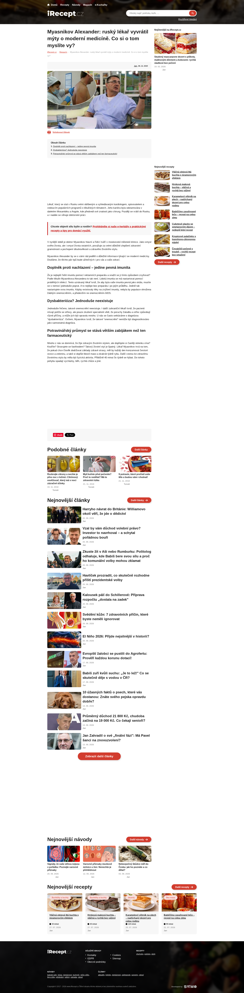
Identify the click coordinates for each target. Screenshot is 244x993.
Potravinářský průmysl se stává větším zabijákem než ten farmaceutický (85, 153)
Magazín (87, 5)
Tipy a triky (51, 977)
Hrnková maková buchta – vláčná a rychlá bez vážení (181, 187)
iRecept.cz (52, 52)
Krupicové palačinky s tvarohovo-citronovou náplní (184, 239)
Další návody (137, 839)
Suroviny (134, 975)
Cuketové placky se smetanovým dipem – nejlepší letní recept (183, 227)
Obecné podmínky (96, 962)
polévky (147, 954)
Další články (141, 449)
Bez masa (170, 897)
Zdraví (80, 977)
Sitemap (116, 958)
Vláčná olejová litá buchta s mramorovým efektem (184, 175)
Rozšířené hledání (187, 19)
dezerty (131, 897)
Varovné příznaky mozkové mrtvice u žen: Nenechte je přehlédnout (97, 867)
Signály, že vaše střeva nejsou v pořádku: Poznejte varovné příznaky (63, 867)
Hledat (192, 13)
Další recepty (165, 262)
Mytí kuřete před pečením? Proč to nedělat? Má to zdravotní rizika (97, 477)
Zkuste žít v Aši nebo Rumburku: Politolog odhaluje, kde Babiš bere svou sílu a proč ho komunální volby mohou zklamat (117, 556)
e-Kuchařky (101, 5)
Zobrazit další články (99, 756)
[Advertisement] (99, 179)
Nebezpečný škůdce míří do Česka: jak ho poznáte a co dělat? (133, 867)
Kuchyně (76, 975)
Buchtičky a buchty (60, 897)
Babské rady (52, 975)
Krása (60, 975)
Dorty (153, 954)
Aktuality (101, 975)
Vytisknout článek (61, 132)
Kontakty (91, 955)
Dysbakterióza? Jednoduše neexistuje (70, 150)
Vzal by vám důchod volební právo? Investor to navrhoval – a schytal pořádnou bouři (112, 532)
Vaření (67, 977)
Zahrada (74, 977)
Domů (54, 5)
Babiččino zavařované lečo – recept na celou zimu (184, 214)
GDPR (90, 958)
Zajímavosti (126, 975)
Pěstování (60, 977)
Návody (76, 5)
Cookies (116, 955)
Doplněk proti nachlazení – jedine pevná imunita (74, 146)
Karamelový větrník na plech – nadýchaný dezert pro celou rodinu (141, 918)
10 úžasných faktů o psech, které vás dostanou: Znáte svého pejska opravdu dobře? (114, 696)
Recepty (64, 5)
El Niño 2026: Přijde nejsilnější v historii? (116, 636)
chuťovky (139, 954)
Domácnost (67, 975)
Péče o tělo (84, 975)
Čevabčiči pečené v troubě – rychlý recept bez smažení (183, 252)
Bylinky (108, 975)
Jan (135, 66)
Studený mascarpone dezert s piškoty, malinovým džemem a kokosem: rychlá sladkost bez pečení (175, 60)
